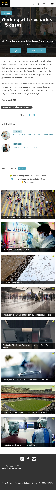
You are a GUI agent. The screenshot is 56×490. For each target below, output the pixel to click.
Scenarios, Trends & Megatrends (16, 107)
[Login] (44, 3)
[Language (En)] (38, 3)
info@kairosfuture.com (11, 469)
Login (15, 50)
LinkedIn (34, 115)
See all (21, 168)
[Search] (32, 3)
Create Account (36, 50)
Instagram (34, 459)
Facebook (29, 115)
